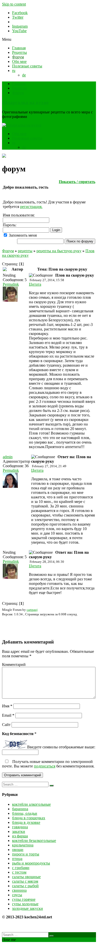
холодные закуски (27, 908)
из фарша (20, 836)
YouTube (19, 31)
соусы (17, 895)
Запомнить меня (22, 235)
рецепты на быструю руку (58, 251)
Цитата (35, 284)
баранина (20, 809)
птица (17, 858)
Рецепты (19, 52)
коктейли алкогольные (31, 804)
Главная (19, 48)
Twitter (17, 17)
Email (8, 715)
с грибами (20, 868)
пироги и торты (25, 854)
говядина (20, 827)
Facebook (20, 13)
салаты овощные (26, 877)
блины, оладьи (24, 813)
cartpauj (32, 610)
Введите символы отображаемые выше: (61, 747)
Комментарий (14, 664)
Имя (7, 706)
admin (8, 457)
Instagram (20, 26)
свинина (19, 890)
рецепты (25, 251)
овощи (17, 849)
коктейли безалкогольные (34, 840)
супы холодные (25, 904)
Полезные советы (27, 66)
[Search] (52, 785)
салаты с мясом (25, 881)
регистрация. (31, 206)
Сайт (6, 724)
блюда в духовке (26, 822)
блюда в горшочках (28, 818)
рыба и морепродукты (31, 863)
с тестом (19, 872)
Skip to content (14, 4)
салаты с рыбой (25, 886)
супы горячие (23, 899)
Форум (18, 57)
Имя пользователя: (19, 215)
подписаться (44, 766)
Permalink (11, 284)
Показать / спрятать (77, 182)
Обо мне (19, 61)
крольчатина (22, 845)
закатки (18, 831)
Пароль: (9, 225)
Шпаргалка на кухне (25, 102)
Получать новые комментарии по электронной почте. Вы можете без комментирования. (48, 763)
